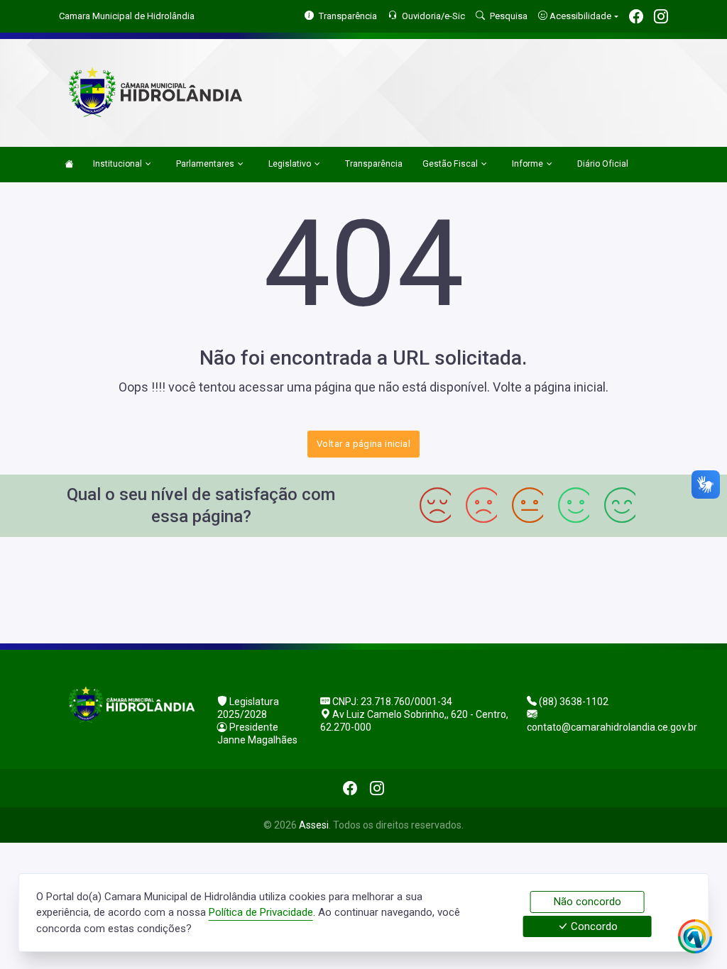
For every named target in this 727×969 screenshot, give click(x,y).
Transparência (374, 164)
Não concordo (587, 901)
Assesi (314, 825)
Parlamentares (205, 164)
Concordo (593, 926)
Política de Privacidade (261, 912)
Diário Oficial (602, 164)
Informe (527, 164)
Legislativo (289, 164)
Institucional (117, 164)
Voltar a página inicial (363, 443)
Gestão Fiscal (450, 164)
